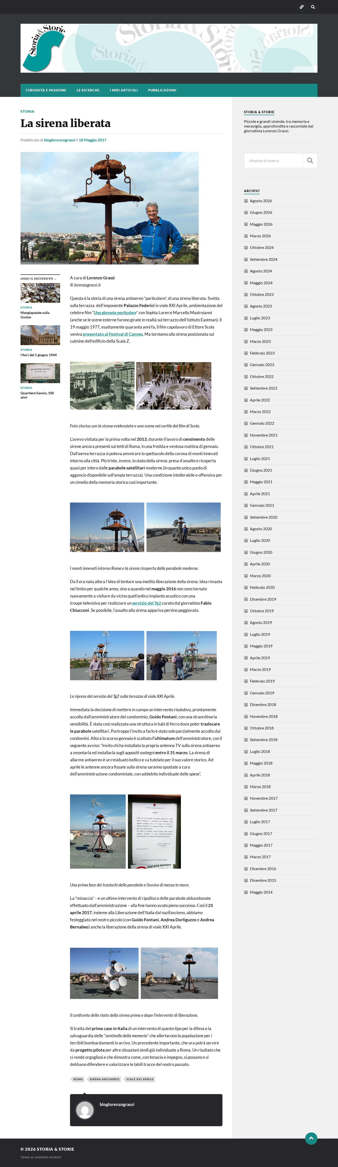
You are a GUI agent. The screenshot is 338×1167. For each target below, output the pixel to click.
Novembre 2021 (264, 435)
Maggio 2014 (261, 892)
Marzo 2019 (260, 669)
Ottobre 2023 (262, 294)
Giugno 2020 (261, 552)
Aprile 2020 (260, 563)
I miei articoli (124, 90)
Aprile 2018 (260, 774)
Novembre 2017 (264, 798)
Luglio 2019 (260, 634)
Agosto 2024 (261, 270)
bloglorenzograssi (59, 139)
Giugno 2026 (261, 212)
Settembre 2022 (263, 388)
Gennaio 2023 (262, 364)
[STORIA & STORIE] (169, 70)
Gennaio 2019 (262, 692)
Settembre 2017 (263, 810)
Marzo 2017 (260, 856)
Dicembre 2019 (263, 599)
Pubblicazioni (162, 90)
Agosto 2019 (261, 622)
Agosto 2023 (261, 306)
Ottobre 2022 (262, 376)
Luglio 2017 (260, 821)
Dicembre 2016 (263, 868)
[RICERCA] (310, 160)
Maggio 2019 (261, 645)
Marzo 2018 (260, 786)
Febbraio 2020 (262, 587)
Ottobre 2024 (262, 247)
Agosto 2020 (261, 528)
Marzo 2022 (260, 411)
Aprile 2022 (260, 399)
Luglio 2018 (260, 751)
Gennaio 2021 (262, 505)
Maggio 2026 (261, 224)
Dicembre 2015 (263, 880)
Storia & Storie (55, 1149)
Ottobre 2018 (262, 728)
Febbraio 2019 (262, 681)
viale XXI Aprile (140, 1079)
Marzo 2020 (260, 575)
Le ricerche (88, 90)
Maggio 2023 (261, 329)
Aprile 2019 (260, 657)
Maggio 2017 (261, 845)
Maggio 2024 (261, 282)
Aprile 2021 (260, 493)
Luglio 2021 (260, 458)
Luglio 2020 (260, 540)
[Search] (313, 6)
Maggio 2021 (261, 481)
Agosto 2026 (261, 200)
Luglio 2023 (260, 317)
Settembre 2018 (263, 739)
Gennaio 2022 (262, 423)
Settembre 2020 (263, 517)
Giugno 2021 (261, 470)
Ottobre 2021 (262, 446)
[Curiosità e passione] (301, 6)
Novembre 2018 (264, 716)
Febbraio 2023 (262, 353)
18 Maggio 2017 (92, 139)
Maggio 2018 (261, 763)
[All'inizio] (311, 1138)
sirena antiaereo (105, 1079)
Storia (27, 111)
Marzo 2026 (260, 235)
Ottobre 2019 (262, 610)
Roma (78, 1079)
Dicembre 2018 (263, 704)
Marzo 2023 (260, 341)
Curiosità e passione (46, 90)
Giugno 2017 (261, 833)
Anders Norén (48, 1157)
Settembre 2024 (263, 259)
